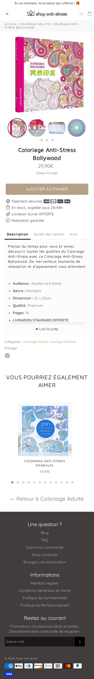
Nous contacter (45, 554)
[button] (12, 482)
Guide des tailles (49, 234)
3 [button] (52, 140)
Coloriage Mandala (62, 342)
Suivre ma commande (44, 547)
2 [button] (47, 140)
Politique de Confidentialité (45, 597)
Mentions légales (45, 583)
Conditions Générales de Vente (44, 590)
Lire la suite (48, 329)
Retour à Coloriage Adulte (49, 498)
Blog (45, 532)
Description (17, 234)
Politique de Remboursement (44, 605)
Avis (73, 234)
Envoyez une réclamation (45, 562)
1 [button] (41, 140)
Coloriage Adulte (35, 342)
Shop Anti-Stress (27, 658)
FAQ (44, 540)
